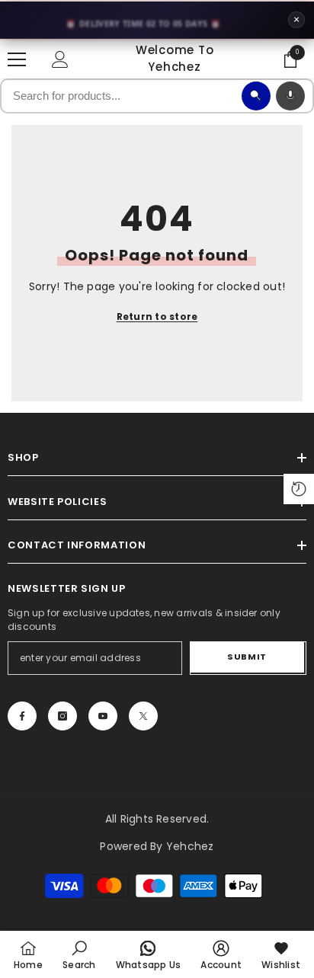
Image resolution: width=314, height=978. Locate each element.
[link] (79, 954)
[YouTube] (102, 716)
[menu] (17, 59)
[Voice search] (290, 96)
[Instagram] (62, 716)
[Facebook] (22, 716)
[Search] (256, 96)
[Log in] (60, 59)
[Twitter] (143, 716)
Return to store (157, 316)
